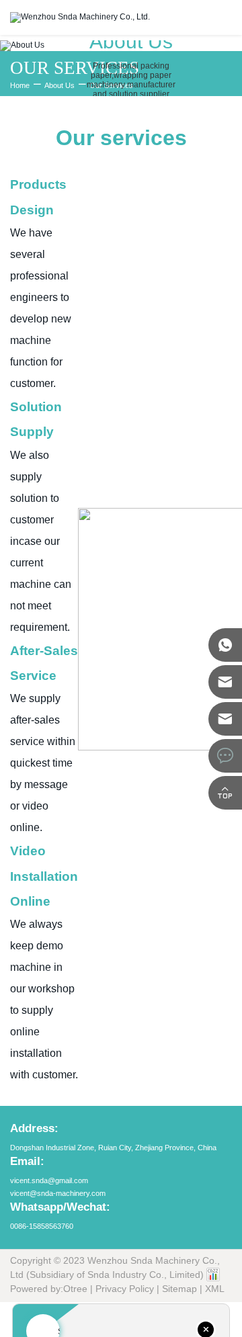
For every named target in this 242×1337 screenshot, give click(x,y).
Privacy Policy (124, 1288)
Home (20, 85)
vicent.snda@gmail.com (49, 1180)
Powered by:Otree (48, 1288)
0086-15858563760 (41, 1226)
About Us (59, 85)
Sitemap (179, 1288)
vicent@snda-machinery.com (58, 1193)
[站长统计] (213, 1274)
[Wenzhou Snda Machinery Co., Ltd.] (80, 16)
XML (215, 1288)
